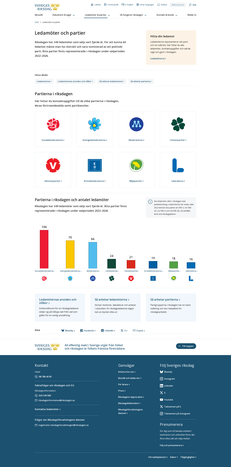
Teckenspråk (112, 4)
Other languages (147, 4)
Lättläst (97, 4)
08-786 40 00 (45, 376)
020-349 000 (45, 395)
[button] (64, 15)
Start (37, 22)
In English (129, 4)
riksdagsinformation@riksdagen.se (56, 400)
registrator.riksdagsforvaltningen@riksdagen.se (63, 425)
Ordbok (164, 4)
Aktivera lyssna (178, 4)
